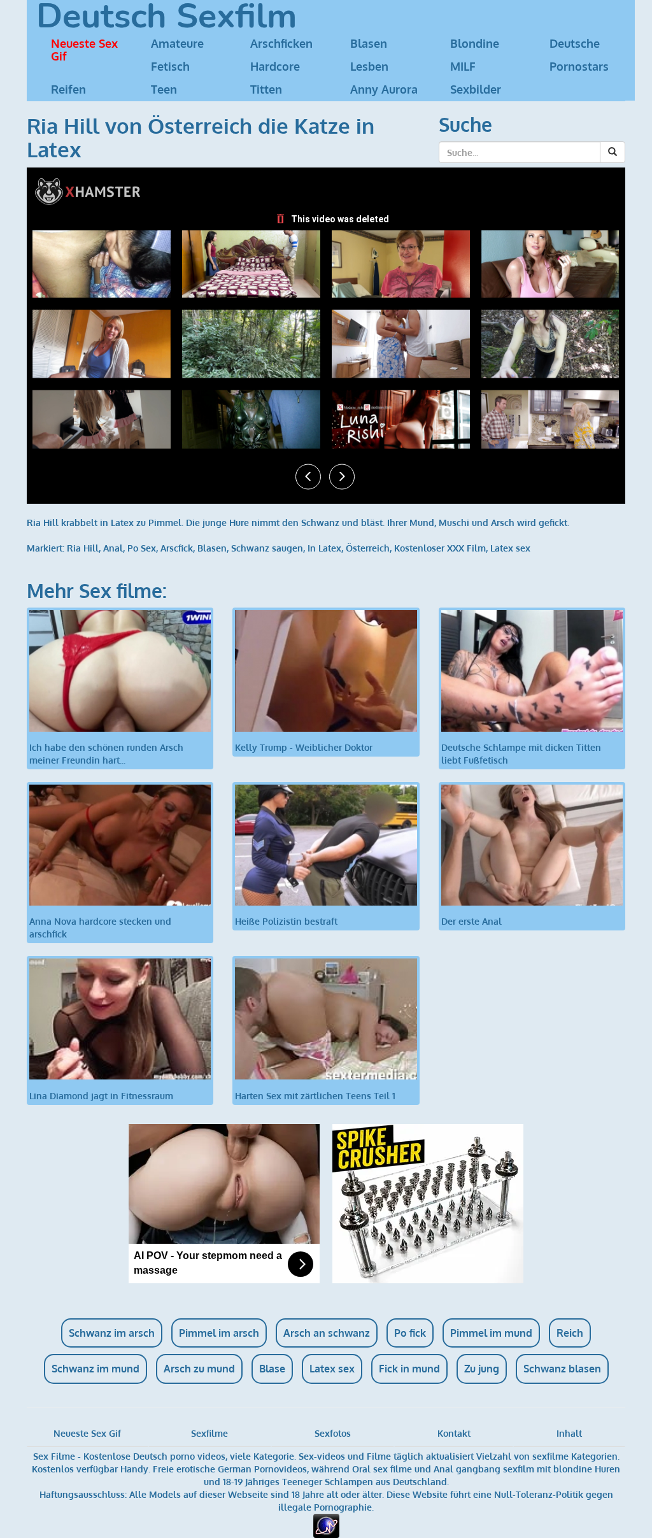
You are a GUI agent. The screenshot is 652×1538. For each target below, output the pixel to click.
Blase (272, 1368)
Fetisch (170, 66)
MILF (463, 66)
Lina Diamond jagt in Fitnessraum (101, 1095)
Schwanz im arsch (112, 1333)
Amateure (177, 43)
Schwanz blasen (562, 1368)
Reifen (68, 89)
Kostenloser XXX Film (440, 548)
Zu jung (481, 1368)
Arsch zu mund (199, 1368)
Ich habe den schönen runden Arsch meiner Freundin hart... (106, 753)
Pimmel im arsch (219, 1333)
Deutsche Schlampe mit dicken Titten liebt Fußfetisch (521, 753)
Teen (164, 89)
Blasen (368, 43)
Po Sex (141, 548)
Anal (113, 548)
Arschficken (281, 43)
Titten (266, 89)
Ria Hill (83, 548)
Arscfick (176, 548)
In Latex (324, 548)
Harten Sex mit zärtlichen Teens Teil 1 (315, 1095)
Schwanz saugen (267, 548)
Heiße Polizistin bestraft (286, 921)
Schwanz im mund (95, 1368)
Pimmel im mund (491, 1333)
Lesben (369, 66)
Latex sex (510, 548)
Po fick (410, 1333)
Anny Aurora (384, 89)
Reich (569, 1333)
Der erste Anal (471, 921)
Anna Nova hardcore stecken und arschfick (100, 927)
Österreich (368, 548)
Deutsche (574, 43)
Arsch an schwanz (326, 1333)
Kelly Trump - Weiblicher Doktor (303, 747)
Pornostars (579, 66)
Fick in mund (409, 1368)
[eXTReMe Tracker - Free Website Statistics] (326, 1525)
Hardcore (275, 66)
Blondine (474, 43)
